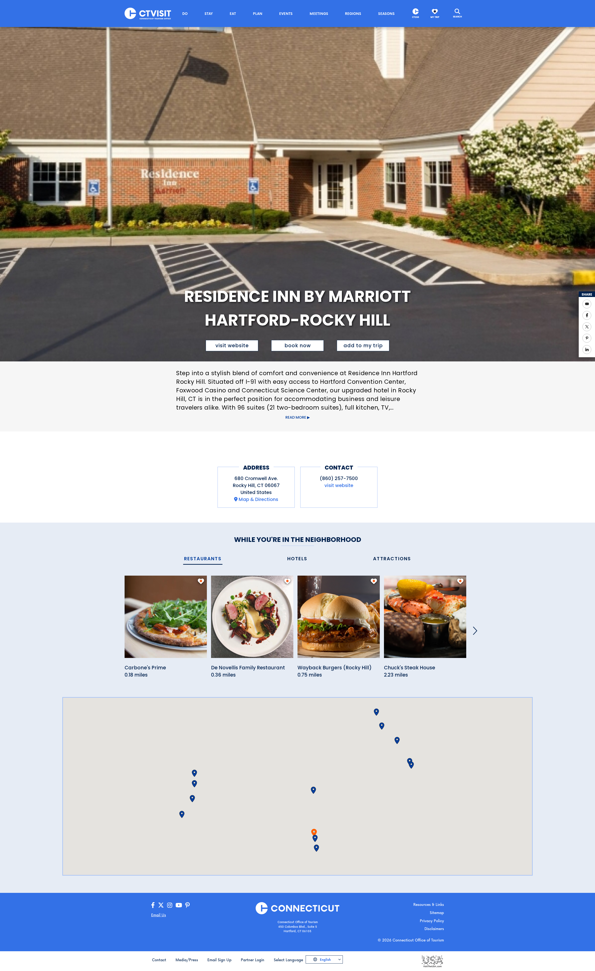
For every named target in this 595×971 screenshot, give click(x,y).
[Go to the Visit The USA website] (432, 961)
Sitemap (437, 912)
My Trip (434, 17)
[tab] (202, 559)
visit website (232, 345)
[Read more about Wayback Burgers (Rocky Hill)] (339, 619)
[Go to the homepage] (148, 13)
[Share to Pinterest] (586, 338)
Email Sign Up (219, 960)
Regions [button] (353, 13)
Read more (295, 417)
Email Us (158, 915)
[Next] (475, 630)
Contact (159, 960)
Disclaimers (434, 928)
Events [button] (286, 13)
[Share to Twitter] (586, 326)
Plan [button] (257, 13)
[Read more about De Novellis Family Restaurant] (252, 619)
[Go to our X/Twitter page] (161, 905)
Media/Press (186, 960)
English (325, 959)
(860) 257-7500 (339, 478)
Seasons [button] (386, 13)
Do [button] (185, 13)
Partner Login (252, 960)
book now (297, 345)
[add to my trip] (201, 581)
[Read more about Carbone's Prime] (166, 619)
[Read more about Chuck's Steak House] (425, 619)
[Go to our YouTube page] (178, 905)
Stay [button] (209, 13)
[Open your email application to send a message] (586, 304)
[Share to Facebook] (586, 315)
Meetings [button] (319, 13)
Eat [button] (233, 13)
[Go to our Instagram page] (169, 905)
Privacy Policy (432, 921)
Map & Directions (258, 499)
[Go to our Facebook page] (153, 905)
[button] (315, 838)
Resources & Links (428, 904)
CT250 (415, 17)
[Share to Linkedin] (586, 349)
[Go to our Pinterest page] (187, 905)
